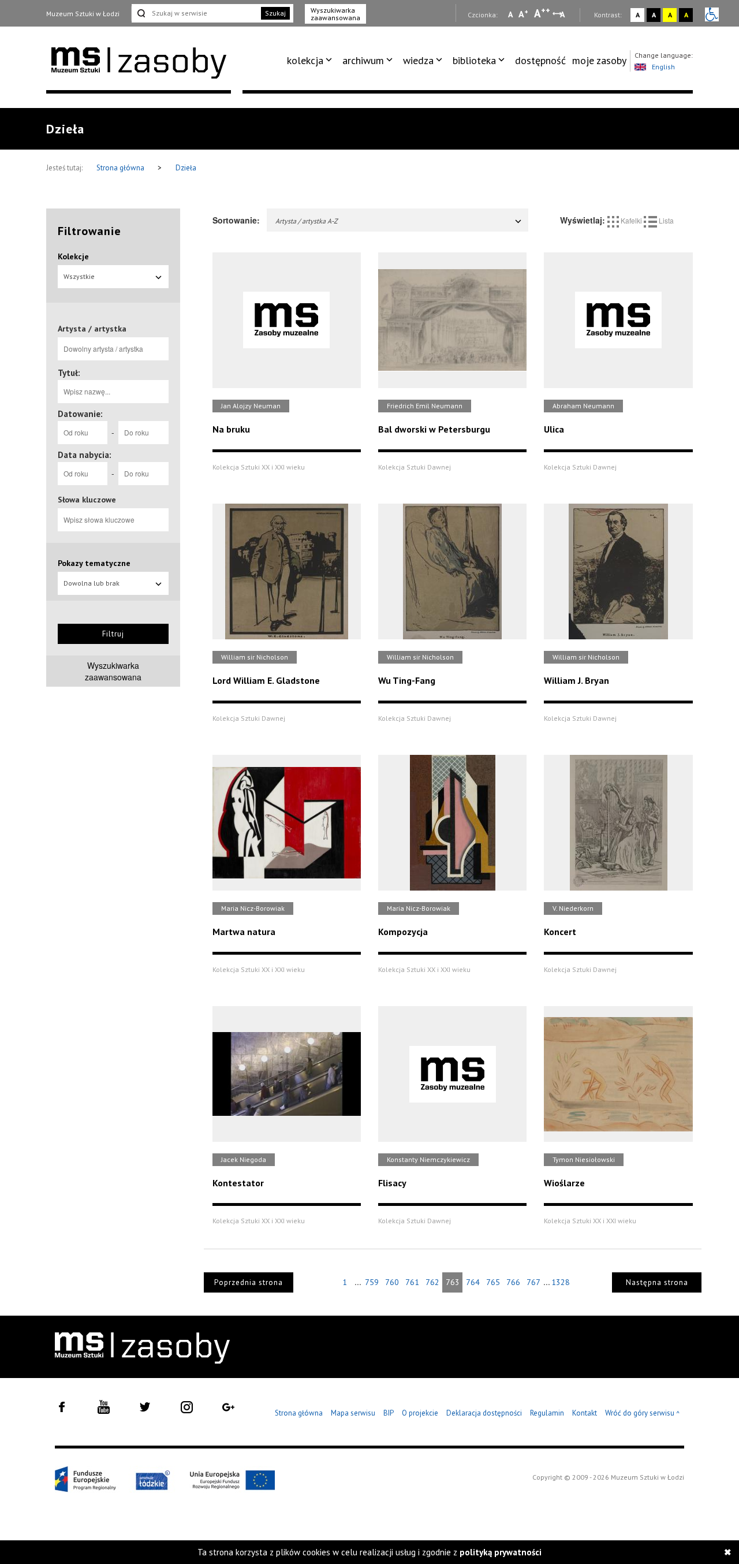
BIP (388, 1413)
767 (533, 1282)
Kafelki (631, 220)
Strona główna (121, 168)
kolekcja (305, 60)
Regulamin (547, 1413)
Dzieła (186, 168)
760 (392, 1282)
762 (432, 1282)
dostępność (540, 60)
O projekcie (420, 1413)
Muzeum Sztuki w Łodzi (83, 13)
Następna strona (657, 1282)
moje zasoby (599, 60)
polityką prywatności (501, 1552)
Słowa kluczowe (87, 499)
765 (493, 1282)
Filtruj (113, 634)
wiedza (418, 60)
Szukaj (275, 13)
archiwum (363, 60)
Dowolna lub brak (92, 583)
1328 (560, 1282)
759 (372, 1282)
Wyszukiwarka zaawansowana (335, 14)
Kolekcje (73, 256)
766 (513, 1282)
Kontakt (584, 1413)
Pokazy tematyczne (94, 563)
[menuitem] (311, 60)
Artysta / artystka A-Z (306, 221)
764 (473, 1282)
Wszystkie (79, 276)
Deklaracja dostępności (484, 1413)
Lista (665, 220)
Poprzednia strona (248, 1282)
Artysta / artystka (92, 328)
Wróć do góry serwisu (642, 1413)
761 (412, 1282)
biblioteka (474, 60)
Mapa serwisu (353, 1413)
